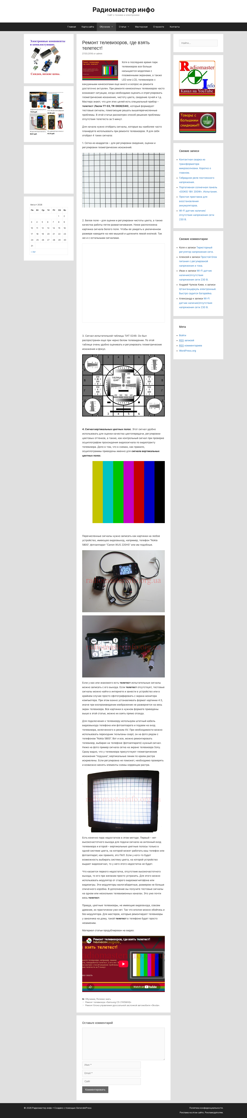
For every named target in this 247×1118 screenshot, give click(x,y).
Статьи (122, 26)
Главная (71, 26)
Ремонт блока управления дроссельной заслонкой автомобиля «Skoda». (122, 1005)
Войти (182, 335)
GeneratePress (83, 1108)
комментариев (190, 345)
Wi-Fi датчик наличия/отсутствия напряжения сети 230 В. (196, 215)
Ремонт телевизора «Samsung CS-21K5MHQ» (108, 1002)
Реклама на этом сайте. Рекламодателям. (201, 1112)
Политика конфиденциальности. (206, 1108)
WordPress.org (187, 350)
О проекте (158, 26)
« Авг (33, 252)
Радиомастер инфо (123, 9)
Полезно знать (103, 999)
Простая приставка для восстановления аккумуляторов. (193, 201)
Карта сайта (88, 26)
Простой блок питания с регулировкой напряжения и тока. (198, 261)
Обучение (105, 26)
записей (186, 340)
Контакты (175, 26)
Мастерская (141, 26)
